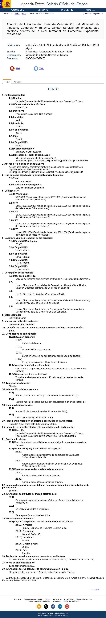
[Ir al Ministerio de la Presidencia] (5, 4)
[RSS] (39, 608)
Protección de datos (84, 599)
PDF (18, 68)
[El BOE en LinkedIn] (60, 608)
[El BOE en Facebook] (53, 608)
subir (97, 589)
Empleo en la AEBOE (71, 601)
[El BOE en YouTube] (67, 608)
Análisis (18, 82)
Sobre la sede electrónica (33, 599)
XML (41, 68)
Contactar (18, 599)
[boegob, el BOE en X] (46, 608)
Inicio (17, 14)
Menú (88, 10)
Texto (7, 82)
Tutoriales (56, 601)
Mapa (48, 599)
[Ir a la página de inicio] (53, 4)
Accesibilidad (69, 599)
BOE (24, 14)
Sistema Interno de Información (38, 601)
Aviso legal (57, 599)
